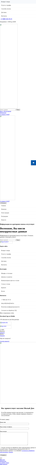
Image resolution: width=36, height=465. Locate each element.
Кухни (3, 291)
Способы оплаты (6, 257)
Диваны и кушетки (6, 277)
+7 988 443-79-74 (6, 299)
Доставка (3, 261)
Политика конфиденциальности (10, 307)
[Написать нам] (33, 162)
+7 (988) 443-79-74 (6, 19)
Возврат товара (5, 250)
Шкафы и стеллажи (6, 273)
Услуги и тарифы (6, 254)
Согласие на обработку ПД (9, 310)
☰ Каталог (3, 203)
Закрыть (2, 332)
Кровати (3, 287)
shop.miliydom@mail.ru (7, 303)
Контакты (4, 264)
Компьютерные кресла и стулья (10, 280)
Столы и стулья (5, 284)
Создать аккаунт (4, 341)
